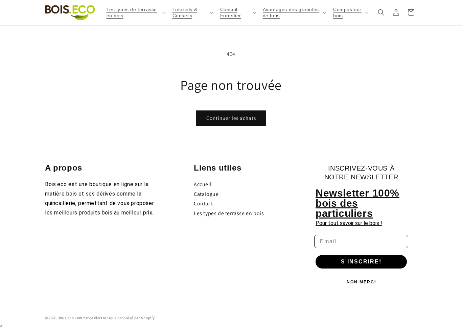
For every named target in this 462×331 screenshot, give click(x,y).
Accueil (202, 184)
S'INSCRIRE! (361, 261)
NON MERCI (361, 282)
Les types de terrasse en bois (229, 213)
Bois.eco (66, 317)
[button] (135, 12)
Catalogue (206, 194)
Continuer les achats (231, 118)
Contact (203, 203)
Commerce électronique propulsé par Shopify (115, 317)
